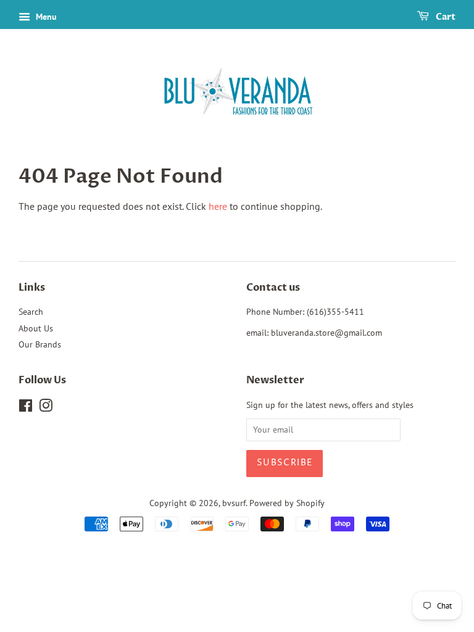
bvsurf (234, 503)
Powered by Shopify (287, 503)
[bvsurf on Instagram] (45, 408)
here (218, 206)
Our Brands (40, 344)
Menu (45, 16)
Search (31, 311)
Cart (444, 17)
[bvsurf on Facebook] (26, 408)
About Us (36, 328)
